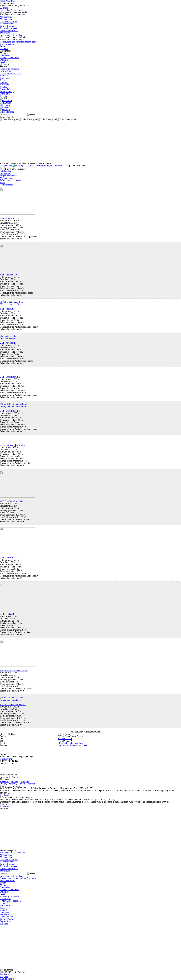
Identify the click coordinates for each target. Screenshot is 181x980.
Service (3, 62)
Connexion (5, 55)
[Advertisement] (85, 142)
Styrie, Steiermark (55, 165)
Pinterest (12, 784)
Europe (21, 165)
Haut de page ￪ (7, 979)
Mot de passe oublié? (9, 57)
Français (7, 105)
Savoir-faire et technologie (11, 35)
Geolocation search (9, 30)
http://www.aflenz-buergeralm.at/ (72, 745)
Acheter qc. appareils (10, 896)
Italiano (6, 107)
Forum (3, 46)
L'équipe (4, 96)
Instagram (25, 781)
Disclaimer (5, 87)
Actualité (4, 75)
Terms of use (6, 94)
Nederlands (9, 112)
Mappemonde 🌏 (8, 165)
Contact (4, 82)
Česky (7, 109)
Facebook (4, 781)
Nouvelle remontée (8, 21)
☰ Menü (4, 8)
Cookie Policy (6, 89)
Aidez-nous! (6, 84)
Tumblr (21, 784)
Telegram (31, 784)
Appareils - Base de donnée (12, 10)
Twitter (3, 784)
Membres (4, 48)
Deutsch (8, 100)
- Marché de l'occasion (10, 73)
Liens (2, 80)
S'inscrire (4, 60)
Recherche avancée (9, 28)
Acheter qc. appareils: (9, 69)
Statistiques (5, 33)
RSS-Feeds (5, 78)
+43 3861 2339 (65, 738)
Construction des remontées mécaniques (18, 42)
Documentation (7, 44)
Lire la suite (5, 795)
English (7, 103)
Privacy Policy (7, 91)
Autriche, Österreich (36, 165)
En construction (7, 23)
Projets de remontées (9, 26)
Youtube (14, 781)
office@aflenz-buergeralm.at (70, 743)
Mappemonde (6, 17)
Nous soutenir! (6, 759)
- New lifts (6, 71)
